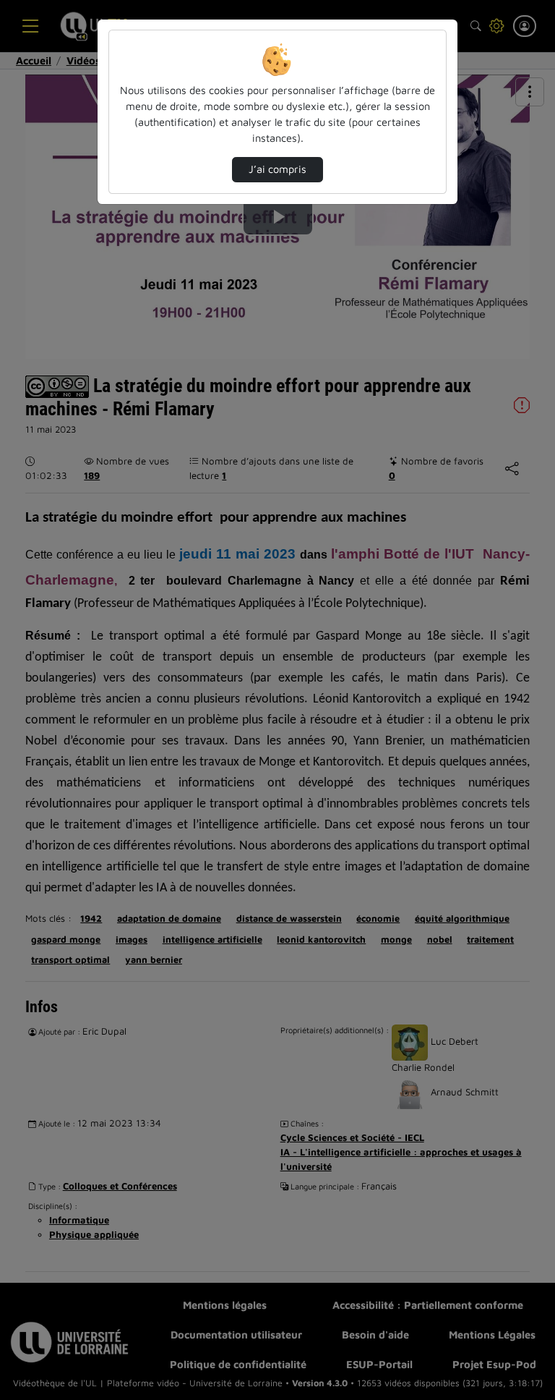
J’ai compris (277, 169)
